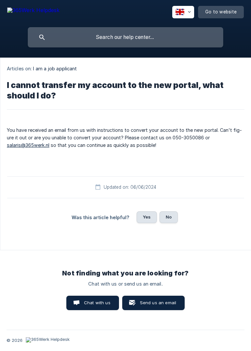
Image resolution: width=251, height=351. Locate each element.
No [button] (169, 216)
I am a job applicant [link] (55, 68)
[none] (33, 11)
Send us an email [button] (158, 302)
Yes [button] (147, 216)
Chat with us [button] (97, 302)
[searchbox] (125, 37)
